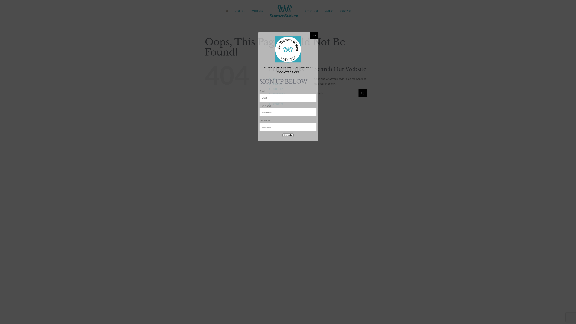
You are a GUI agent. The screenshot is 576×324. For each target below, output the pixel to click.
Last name (265, 120)
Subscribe (288, 135)
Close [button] (314, 35)
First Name (265, 105)
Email (262, 91)
